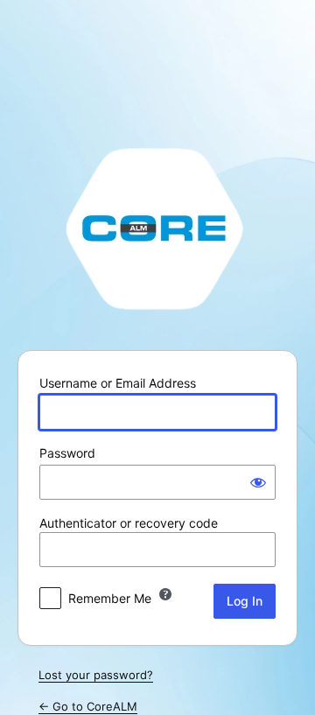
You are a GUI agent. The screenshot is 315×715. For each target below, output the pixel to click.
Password (67, 452)
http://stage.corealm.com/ (158, 227)
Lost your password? (95, 675)
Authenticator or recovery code (128, 522)
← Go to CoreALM (87, 706)
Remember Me (109, 598)
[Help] (165, 594)
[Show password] (258, 482)
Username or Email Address (117, 382)
